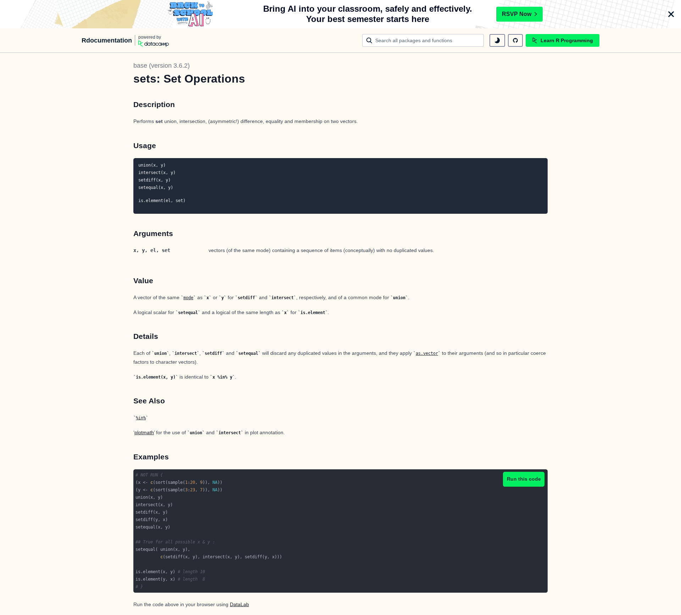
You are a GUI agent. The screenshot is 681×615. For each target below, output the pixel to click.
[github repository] (515, 40)
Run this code (524, 479)
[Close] (671, 14)
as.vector (427, 353)
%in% (141, 417)
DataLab (239, 604)
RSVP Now (516, 14)
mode (188, 297)
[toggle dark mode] (497, 40)
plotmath (144, 432)
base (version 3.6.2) (161, 65)
